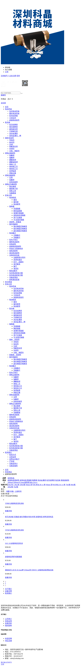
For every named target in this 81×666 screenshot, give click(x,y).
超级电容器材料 (15, 246)
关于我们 (8, 589)
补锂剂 (11, 149)
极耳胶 (16, 202)
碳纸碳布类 (13, 129)
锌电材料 (12, 244)
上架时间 (18, 491)
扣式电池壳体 (14, 111)
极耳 (15, 200)
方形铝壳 (12, 118)
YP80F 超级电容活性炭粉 (14, 503)
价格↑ (12, 491)
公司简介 (8, 619)
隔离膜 (11, 206)
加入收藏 (8, 70)
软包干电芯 (13, 240)
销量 (8, 491)
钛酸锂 (11, 180)
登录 (18, 76)
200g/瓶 (22, 485)
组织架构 (8, 625)
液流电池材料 (14, 253)
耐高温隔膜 (18, 211)
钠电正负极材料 (11, 184)
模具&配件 (13, 271)
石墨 (11, 177)
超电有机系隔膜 (19, 215)
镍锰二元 (12, 164)
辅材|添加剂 (9, 138)
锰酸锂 (11, 157)
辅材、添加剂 (14, 339)
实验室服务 (13, 466)
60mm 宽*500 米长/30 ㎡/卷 (36, 485)
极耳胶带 (17, 304)
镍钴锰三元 (13, 166)
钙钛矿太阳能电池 (16, 248)
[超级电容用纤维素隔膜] (5, 553)
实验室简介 (13, 463)
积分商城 (8, 282)
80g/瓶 (73, 485)
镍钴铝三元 (13, 169)
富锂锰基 (12, 171)
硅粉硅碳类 (13, 182)
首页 (6, 107)
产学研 (11, 461)
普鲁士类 (12, 191)
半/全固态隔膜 (19, 220)
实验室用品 (13, 277)
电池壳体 (8, 109)
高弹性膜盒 (18, 260)
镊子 (15, 266)
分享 (6, 72)
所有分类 (8, 284)
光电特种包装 (14, 255)
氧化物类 (12, 186)
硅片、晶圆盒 (19, 262)
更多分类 (8, 195)
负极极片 (17, 237)
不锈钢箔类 (13, 131)
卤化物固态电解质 (20, 231)
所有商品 (8, 472)
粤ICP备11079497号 (6, 662)
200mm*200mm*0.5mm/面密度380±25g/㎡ (23, 482)
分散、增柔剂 (14, 151)
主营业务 (12, 457)
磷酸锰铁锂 (13, 162)
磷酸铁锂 (12, 160)
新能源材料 (65, 480)
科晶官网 (8, 638)
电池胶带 (17, 204)
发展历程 (8, 623)
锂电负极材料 (10, 175)
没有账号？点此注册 (8, 76)
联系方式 (12, 455)
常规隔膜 (17, 208)
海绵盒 (16, 268)
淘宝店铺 (8, 641)
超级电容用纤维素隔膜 (13, 557)
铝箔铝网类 (13, 124)
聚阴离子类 (13, 189)
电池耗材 (12, 197)
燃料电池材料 (14, 242)
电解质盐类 (13, 146)
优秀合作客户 (14, 459)
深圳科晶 (11, 478)
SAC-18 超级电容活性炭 (14, 543)
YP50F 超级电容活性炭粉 (14, 530)
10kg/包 (10, 485)
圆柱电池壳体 (14, 113)
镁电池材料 (13, 251)
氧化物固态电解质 (20, 226)
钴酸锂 (11, 155)
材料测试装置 (14, 280)
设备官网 (8, 591)
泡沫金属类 (13, 133)
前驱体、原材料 (15, 355)
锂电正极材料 (10, 153)
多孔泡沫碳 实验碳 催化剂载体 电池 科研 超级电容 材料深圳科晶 (29, 517)
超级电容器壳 (14, 120)
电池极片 (12, 233)
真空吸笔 (17, 264)
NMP (11, 144)
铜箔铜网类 (13, 127)
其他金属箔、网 (15, 136)
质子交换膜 (18, 217)
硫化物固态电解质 (20, 228)
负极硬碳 (12, 193)
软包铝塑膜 (13, 116)
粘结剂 (11, 142)
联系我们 (8, 452)
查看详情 (8, 511)
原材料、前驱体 (15, 222)
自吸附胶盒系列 (19, 257)
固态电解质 (13, 224)
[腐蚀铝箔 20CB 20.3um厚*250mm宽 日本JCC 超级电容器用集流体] (5, 566)
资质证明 (8, 621)
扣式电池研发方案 (16, 273)
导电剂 (11, 140)
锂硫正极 (12, 173)
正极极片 (17, 235)
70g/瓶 (68, 485)
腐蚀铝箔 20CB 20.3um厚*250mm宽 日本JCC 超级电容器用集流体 (29, 570)
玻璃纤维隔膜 (19, 213)
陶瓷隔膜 (17, 328)
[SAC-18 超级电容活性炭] (5, 540)
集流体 (7, 122)
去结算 (3, 103)
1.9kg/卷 (16, 485)
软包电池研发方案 (16, 275)
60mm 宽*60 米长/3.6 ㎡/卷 (55, 485)
